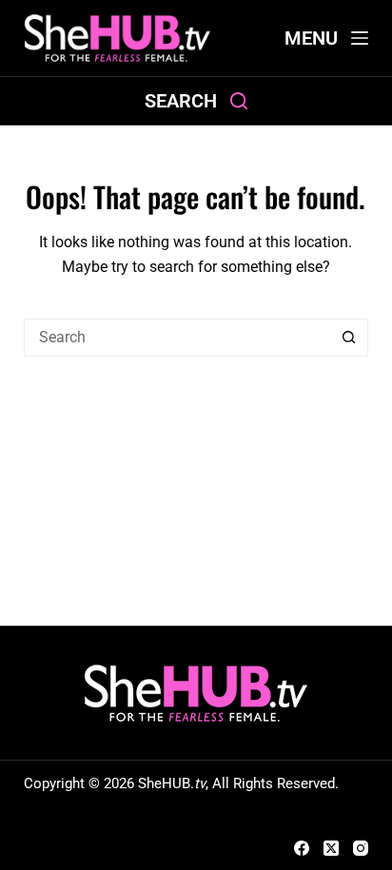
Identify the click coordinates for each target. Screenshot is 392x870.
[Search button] (349, 338)
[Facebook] (301, 848)
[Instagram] (360, 848)
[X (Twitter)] (331, 848)
